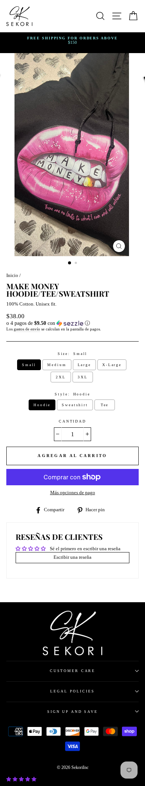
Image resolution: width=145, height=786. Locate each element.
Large (84, 365)
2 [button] (76, 263)
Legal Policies (72, 691)
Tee (105, 405)
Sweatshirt (75, 405)
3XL (83, 377)
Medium (56, 365)
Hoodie (42, 405)
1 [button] (70, 263)
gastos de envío (27, 329)
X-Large (112, 365)
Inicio (12, 275)
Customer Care (72, 671)
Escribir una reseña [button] (72, 557)
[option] (72, 40)
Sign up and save (72, 712)
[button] (72, 323)
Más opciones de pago (72, 492)
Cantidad (72, 421)
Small (29, 365)
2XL (61, 377)
